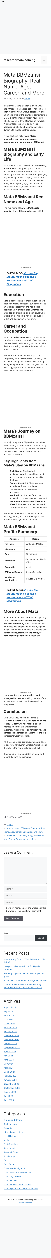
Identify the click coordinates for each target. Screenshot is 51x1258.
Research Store (11, 1152)
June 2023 (9, 1100)
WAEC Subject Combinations (17, 1184)
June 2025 (9, 1015)
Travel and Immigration (14, 1168)
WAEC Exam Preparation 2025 (18, 1172)
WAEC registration (12, 1176)
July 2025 (8, 1011)
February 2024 (11, 1076)
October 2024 (10, 1043)
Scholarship (9, 1156)
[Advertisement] (25, 28)
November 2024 (11, 1039)
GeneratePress (25, 1202)
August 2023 (10, 1092)
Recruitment (9, 1148)
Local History (10, 1136)
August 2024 (10, 1052)
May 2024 (8, 1064)
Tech (6, 1160)
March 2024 (9, 1072)
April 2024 (8, 1068)
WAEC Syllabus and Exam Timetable (21, 1188)
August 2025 (10, 1007)
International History (13, 1132)
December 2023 (11, 1084)
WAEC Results (10, 1180)
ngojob (10, 824)
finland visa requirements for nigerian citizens (25, 980)
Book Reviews (10, 1124)
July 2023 (8, 1096)
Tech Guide (9, 1164)
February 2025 (10, 1027)
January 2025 (10, 1031)
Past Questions (11, 1144)
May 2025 (8, 1019)
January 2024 (10, 1080)
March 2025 (9, 1023)
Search (7, 933)
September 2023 (12, 1088)
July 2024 (8, 1056)
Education (8, 1128)
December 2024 (11, 1035)
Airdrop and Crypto (13, 1120)
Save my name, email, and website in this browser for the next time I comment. (26, 909)
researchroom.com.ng (19, 60)
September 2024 (12, 1047)
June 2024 (9, 1060)
